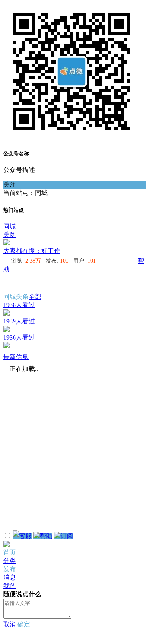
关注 (9, 184)
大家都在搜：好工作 (31, 250)
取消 (9, 624)
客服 (25, 536)
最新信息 (16, 357)
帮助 (46, 536)
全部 (35, 296)
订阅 (66, 536)
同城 (9, 226)
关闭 (9, 234)
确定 (23, 624)
